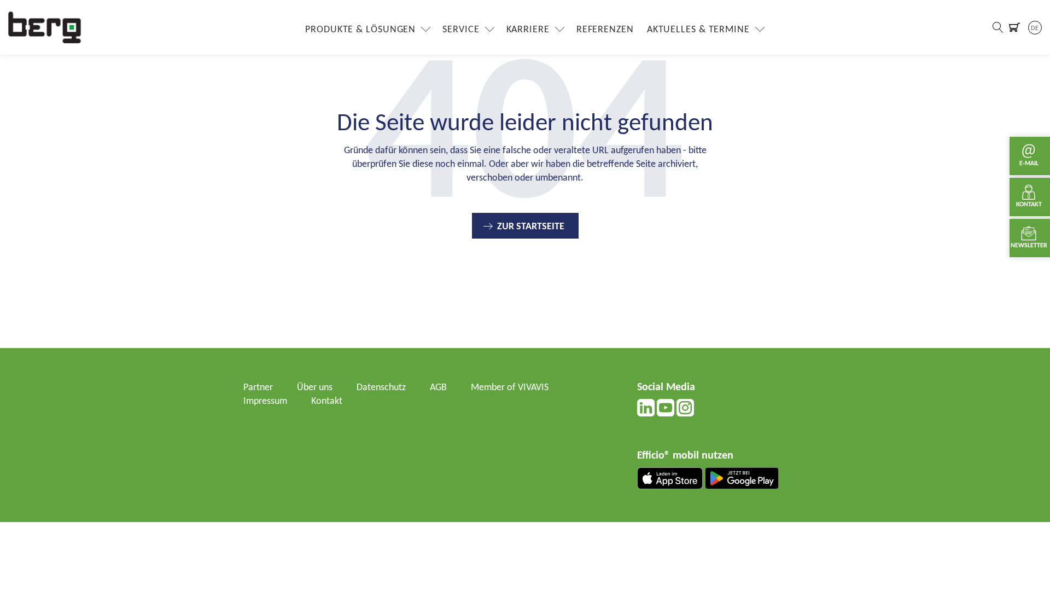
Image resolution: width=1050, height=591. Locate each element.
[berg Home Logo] (44, 27)
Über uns (314, 388)
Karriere (528, 30)
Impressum (265, 401)
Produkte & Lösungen (360, 30)
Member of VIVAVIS (510, 388)
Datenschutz (381, 388)
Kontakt (326, 401)
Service (460, 30)
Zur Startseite (530, 227)
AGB (438, 388)
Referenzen (605, 30)
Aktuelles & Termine (698, 30)
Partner (258, 388)
